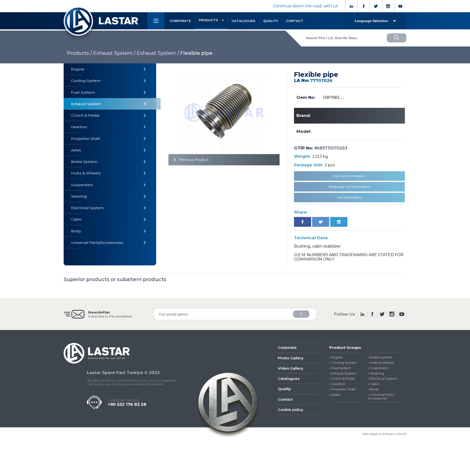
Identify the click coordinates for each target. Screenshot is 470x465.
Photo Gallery (291, 358)
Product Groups (345, 347)
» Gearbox (337, 384)
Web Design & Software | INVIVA (384, 434)
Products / (79, 53)
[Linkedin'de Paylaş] (338, 222)
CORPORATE (180, 21)
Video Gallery (290, 368)
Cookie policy (290, 409)
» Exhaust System (342, 373)
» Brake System (380, 357)
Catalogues (288, 378)
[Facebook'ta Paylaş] (302, 222)
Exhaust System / (114, 53)
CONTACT (294, 21)
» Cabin (373, 384)
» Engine (335, 357)
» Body (373, 389)
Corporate (287, 347)
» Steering (376, 373)
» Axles (334, 395)
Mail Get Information (349, 176)
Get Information (349, 197)
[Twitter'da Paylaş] (320, 222)
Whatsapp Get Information (349, 187)
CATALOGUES (243, 21)
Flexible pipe (196, 53)
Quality (284, 388)
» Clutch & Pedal (342, 378)
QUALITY (270, 21)
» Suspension (378, 368)
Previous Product (193, 160)
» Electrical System (383, 378)
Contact (285, 399)
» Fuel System (340, 368)
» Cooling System (343, 362)
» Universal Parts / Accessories (381, 396)
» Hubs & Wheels (381, 362)
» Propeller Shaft (342, 389)
